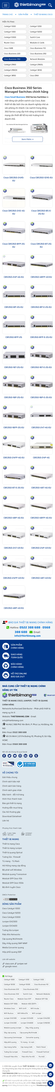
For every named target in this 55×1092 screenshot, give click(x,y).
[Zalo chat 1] (50, 1065)
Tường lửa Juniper (10, 930)
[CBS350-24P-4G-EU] (15, 264)
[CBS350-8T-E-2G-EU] (15, 474)
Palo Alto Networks (11, 934)
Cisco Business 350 (12, 59)
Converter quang (32, 1037)
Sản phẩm (23, 14)
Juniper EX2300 (9, 921)
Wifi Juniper (36, 1013)
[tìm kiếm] (51, 5)
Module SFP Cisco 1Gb (12, 878)
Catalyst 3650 (36, 70)
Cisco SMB (8, 48)
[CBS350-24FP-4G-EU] (15, 444)
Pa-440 (41, 1056)
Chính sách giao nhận (12, 790)
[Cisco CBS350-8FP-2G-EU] (15, 230)
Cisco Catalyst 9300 (11, 917)
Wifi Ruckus (8, 1013)
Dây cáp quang (10, 1032)
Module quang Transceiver (14, 874)
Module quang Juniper (12, 1027)
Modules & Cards (37, 42)
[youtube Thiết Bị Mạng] (15, 755)
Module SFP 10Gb (10, 1003)
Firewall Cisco (27, 1052)
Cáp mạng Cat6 (26, 1047)
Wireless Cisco (9, 1008)
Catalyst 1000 (10, 26)
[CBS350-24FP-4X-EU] (15, 565)
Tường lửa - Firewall (11, 857)
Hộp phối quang (10, 1042)
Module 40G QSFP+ (29, 1003)
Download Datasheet (12, 816)
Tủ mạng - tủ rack (27, 1042)
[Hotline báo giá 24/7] (50, 1083)
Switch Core (35, 37)
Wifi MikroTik (22, 1013)
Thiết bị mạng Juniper (12, 848)
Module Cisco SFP (24, 999)
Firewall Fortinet (43, 1052)
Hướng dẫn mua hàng (12, 807)
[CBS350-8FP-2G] (15, 324)
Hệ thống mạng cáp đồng (14, 865)
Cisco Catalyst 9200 (11, 912)
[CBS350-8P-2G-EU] (15, 294)
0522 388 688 (20, 732)
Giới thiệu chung (9, 777)
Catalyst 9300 (10, 37)
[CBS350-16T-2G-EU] (15, 354)
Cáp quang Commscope (13, 1037)
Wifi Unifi (22, 1008)
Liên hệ (5, 820)
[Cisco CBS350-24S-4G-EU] (15, 197)
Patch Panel (41, 1047)
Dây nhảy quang (32, 1027)
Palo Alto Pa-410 (28, 1056)
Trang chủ (7, 14)
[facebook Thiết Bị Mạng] (4, 755)
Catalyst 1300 (10, 31)
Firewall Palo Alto (11, 1056)
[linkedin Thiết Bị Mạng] (26, 755)
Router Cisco (9, 42)
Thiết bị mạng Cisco (43, 14)
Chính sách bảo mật (11, 781)
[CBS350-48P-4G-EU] (15, 504)
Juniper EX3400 (9, 925)
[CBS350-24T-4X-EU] (15, 534)
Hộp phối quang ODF (12, 952)
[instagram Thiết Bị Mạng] (20, 755)
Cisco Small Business (15, 97)
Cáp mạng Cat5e (10, 1047)
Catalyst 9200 (36, 31)
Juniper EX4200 (43, 1018)
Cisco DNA (34, 75)
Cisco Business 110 (38, 48)
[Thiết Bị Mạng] (30, 5)
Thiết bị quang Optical (12, 852)
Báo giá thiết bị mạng (12, 803)
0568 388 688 (20, 744)
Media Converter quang (13, 947)
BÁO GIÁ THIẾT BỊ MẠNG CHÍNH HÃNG (30, 622)
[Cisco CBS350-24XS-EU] (15, 164)
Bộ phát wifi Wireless (12, 869)
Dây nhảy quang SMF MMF (14, 943)
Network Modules (37, 59)
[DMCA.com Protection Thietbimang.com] (10, 899)
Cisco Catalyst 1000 (11, 908)
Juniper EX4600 (27, 1023)
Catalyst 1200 (36, 26)
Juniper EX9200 (43, 1023)
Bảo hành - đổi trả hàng (13, 794)
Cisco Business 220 (12, 53)
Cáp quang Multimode (12, 938)
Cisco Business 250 (38, 53)
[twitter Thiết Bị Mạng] (10, 755)
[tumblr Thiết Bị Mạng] (36, 755)
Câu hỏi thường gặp (11, 812)
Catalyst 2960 (10, 64)
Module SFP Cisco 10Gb (13, 883)
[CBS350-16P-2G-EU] (15, 384)
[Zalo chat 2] (50, 1074)
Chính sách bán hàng (11, 786)
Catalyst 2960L (36, 64)
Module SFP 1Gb (41, 999)
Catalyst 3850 (10, 75)
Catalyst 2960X (10, 70)
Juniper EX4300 (10, 1023)
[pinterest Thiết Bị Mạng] (31, 755)
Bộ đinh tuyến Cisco (11, 887)
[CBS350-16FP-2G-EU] (15, 414)
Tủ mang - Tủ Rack (10, 861)
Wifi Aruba (35, 1008)
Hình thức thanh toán (12, 798)
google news (11, 966)
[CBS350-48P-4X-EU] (15, 595)
